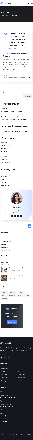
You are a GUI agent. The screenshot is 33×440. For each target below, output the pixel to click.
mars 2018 (4, 157)
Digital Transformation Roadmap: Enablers (16, 55)
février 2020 (4, 148)
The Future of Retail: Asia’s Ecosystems (12, 114)
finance (3, 179)
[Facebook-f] (5, 357)
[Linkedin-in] (9, 357)
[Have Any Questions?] (1, 401)
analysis (4, 292)
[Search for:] (16, 226)
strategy (21, 295)
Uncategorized (5, 185)
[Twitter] (1, 357)
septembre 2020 (5, 145)
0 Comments (6, 79)
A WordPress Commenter (10, 131)
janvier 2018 (4, 159)
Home (2, 15)
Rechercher (4, 93)
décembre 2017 (5, 162)
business (3, 173)
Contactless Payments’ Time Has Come (12, 111)
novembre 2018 (5, 154)
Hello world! (4, 108)
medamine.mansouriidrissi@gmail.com (14, 77)
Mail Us (2, 413)
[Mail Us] (1, 410)
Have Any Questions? (6, 404)
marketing (4, 182)
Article (8, 15)
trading (4, 298)
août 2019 (4, 151)
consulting (4, 176)
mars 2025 (4, 142)
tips (27, 295)
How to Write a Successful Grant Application (13, 119)
